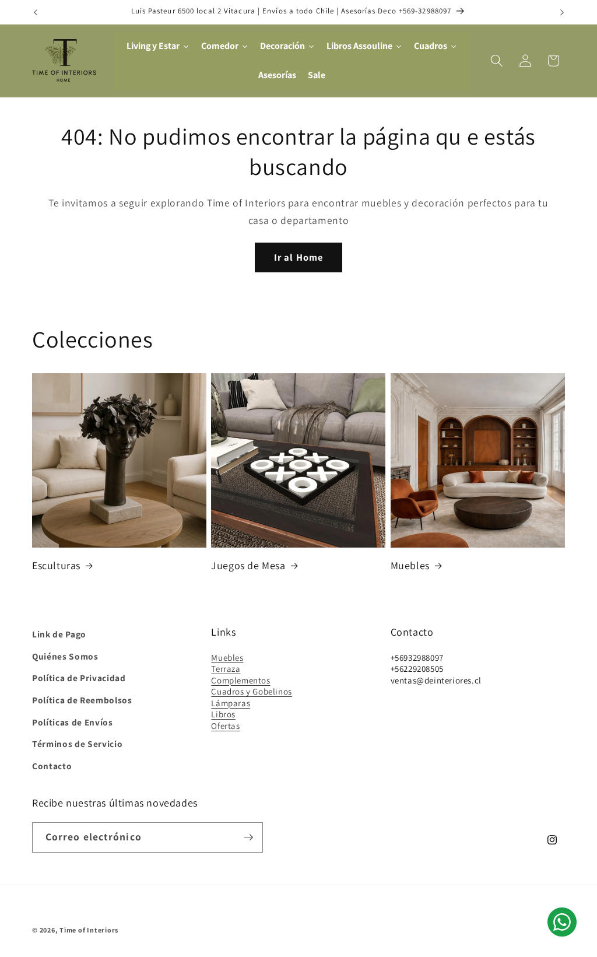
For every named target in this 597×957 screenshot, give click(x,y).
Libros (223, 714)
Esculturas (56, 565)
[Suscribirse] (248, 837)
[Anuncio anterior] (35, 12)
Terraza (225, 668)
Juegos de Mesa (248, 565)
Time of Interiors (88, 930)
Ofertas (225, 725)
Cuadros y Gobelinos (251, 691)
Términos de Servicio (77, 743)
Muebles (410, 565)
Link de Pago (59, 634)
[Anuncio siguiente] (562, 12)
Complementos (240, 680)
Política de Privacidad (79, 677)
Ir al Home (298, 257)
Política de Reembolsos (82, 700)
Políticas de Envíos (72, 722)
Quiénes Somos (65, 656)
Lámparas (230, 703)
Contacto (52, 766)
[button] (497, 61)
